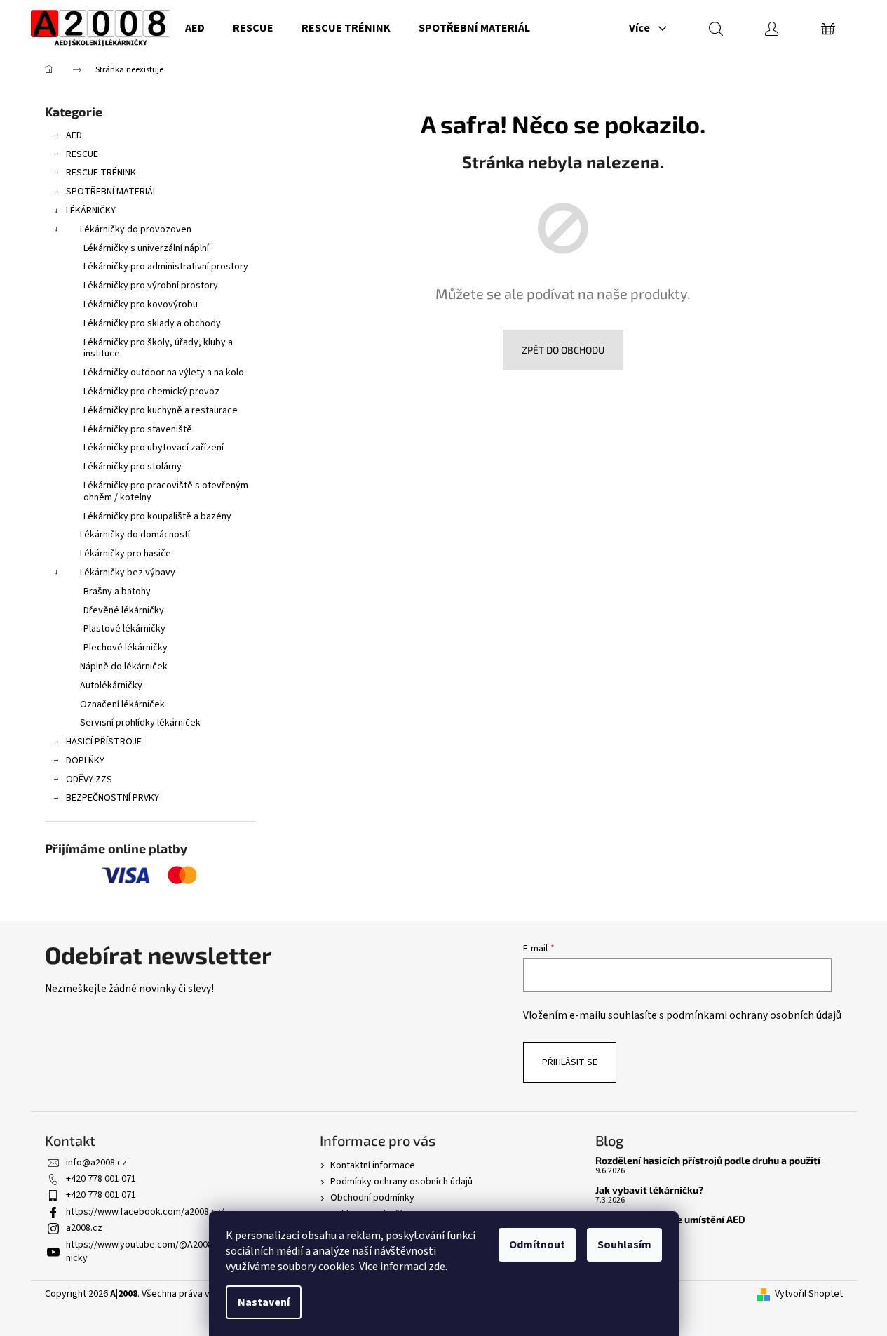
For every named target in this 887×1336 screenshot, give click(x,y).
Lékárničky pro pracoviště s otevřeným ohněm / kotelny (165, 492)
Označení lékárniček (122, 704)
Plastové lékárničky (124, 629)
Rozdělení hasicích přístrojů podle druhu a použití (707, 1160)
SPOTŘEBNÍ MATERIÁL (111, 192)
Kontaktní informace (372, 1165)
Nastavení (264, 1302)
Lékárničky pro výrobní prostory (150, 286)
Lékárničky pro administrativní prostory (165, 267)
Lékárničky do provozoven (135, 229)
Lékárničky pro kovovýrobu (140, 305)
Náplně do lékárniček (124, 667)
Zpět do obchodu (563, 350)
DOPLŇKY (85, 761)
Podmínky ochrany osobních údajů (401, 1182)
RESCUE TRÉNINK (101, 173)
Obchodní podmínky (372, 1198)
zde (436, 1266)
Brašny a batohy (117, 591)
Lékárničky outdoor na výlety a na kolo (163, 373)
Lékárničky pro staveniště (137, 429)
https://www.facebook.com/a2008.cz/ (145, 1212)
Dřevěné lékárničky (123, 610)
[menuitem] (195, 28)
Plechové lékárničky (125, 648)
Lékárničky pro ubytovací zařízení (153, 448)
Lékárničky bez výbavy (127, 573)
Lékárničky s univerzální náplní (146, 248)
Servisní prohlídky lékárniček (140, 723)
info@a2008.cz (96, 1163)
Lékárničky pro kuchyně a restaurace (160, 410)
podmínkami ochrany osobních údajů (753, 1015)
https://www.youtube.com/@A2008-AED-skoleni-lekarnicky (177, 1251)
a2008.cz (84, 1228)
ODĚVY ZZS (89, 780)
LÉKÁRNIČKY (91, 210)
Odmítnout (537, 1244)
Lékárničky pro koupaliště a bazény (157, 516)
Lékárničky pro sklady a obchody (152, 323)
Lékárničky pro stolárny (132, 467)
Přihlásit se (569, 1062)
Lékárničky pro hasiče (125, 554)
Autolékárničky (111, 686)
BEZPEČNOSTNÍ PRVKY (112, 798)
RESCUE (82, 154)
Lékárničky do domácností (135, 535)
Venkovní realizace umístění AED (670, 1219)
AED (74, 135)
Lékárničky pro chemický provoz (151, 392)
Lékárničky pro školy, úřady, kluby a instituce (158, 348)
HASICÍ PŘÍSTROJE (104, 742)
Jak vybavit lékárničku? (649, 1189)
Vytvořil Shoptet (809, 1294)
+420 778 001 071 (101, 1179)
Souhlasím (624, 1244)
